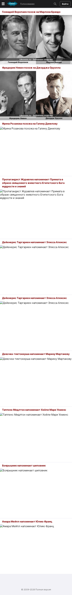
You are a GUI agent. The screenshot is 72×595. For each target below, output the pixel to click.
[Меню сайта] (9, 4)
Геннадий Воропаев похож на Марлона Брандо (31, 11)
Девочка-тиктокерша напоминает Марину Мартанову (36, 353)
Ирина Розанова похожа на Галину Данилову (29, 123)
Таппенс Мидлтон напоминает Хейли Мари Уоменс (34, 409)
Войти (65, 4)
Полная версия (43, 589)
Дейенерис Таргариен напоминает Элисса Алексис (34, 242)
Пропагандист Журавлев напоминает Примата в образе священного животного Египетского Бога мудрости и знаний (33, 183)
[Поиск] (54, 3)
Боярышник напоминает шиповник (24, 465)
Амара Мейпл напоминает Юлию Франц (27, 521)
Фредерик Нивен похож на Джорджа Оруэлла (31, 67)
